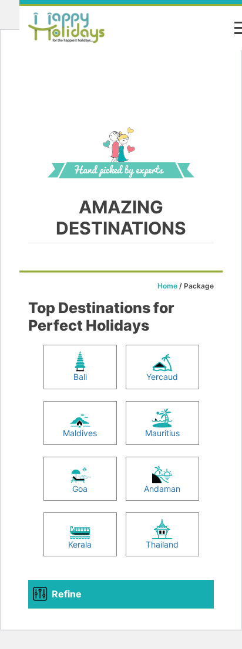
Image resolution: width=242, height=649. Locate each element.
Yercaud (162, 377)
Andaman (162, 489)
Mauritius (162, 433)
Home (167, 285)
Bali (80, 377)
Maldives (80, 433)
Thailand (162, 544)
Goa (80, 489)
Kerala (80, 544)
